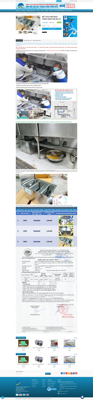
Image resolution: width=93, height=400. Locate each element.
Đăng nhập (44, 383)
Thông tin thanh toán (27, 40)
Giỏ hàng (44, 386)
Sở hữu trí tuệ (34, 386)
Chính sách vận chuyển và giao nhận (53, 383)
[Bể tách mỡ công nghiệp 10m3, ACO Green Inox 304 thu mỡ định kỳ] (69, 343)
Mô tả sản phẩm (19, 40)
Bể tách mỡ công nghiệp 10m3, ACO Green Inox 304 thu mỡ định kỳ (75, 347)
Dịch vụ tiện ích (34, 384)
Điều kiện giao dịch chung (51, 381)
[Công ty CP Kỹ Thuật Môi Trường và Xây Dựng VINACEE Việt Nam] (46, 5)
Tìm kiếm (44, 381)
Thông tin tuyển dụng (35, 381)
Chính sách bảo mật (51, 386)
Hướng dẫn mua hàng (37, 40)
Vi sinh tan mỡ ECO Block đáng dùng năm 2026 (25, 347)
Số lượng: (44, 25)
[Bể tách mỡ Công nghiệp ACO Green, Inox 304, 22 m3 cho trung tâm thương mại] (54, 343)
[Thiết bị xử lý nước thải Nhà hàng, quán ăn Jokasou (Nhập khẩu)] (39, 343)
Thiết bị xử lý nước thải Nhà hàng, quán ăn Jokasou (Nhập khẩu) (44, 347)
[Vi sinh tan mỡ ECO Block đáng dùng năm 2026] (23, 343)
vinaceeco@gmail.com (63, 393)
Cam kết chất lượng (35, 383)
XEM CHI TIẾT (37, 85)
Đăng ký (44, 384)
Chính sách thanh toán (51, 384)
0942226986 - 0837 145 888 (64, 391)
